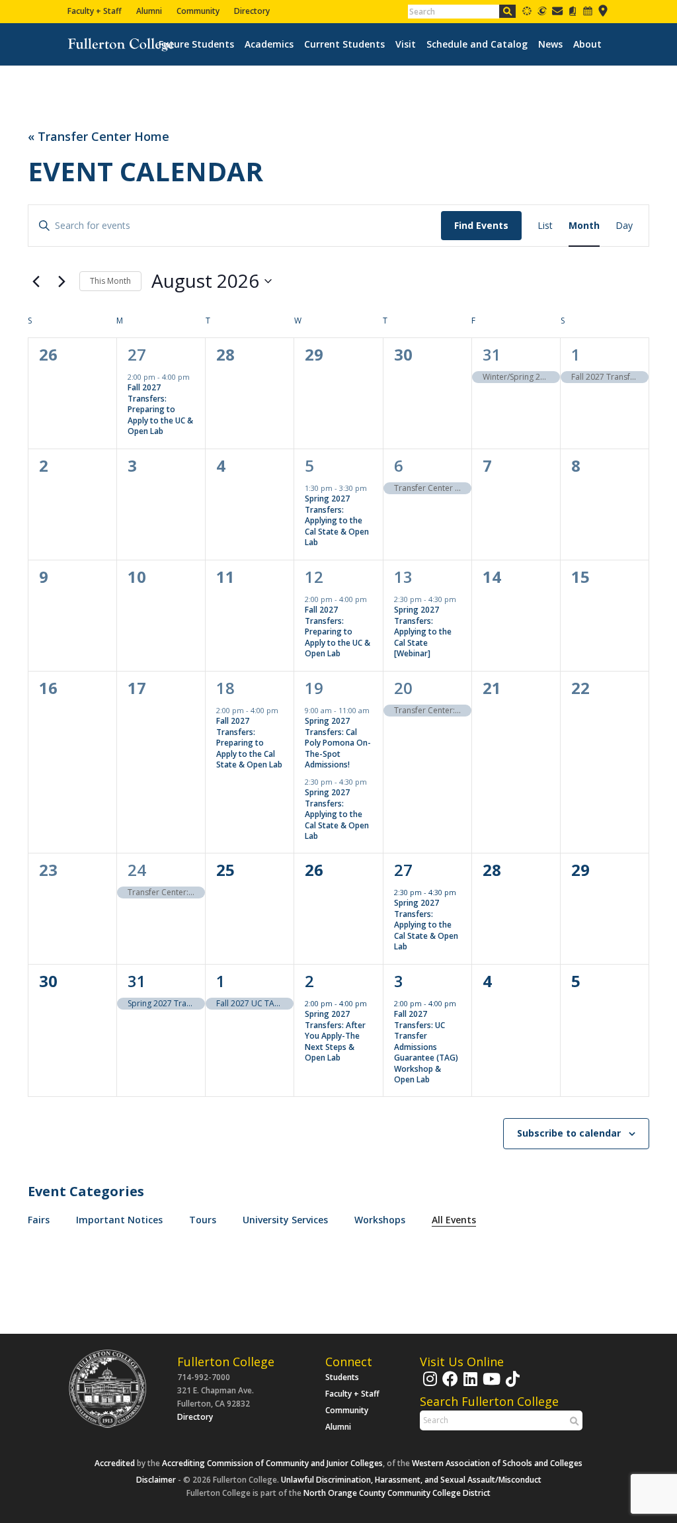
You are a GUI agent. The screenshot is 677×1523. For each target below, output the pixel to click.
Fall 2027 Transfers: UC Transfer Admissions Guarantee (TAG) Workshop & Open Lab (426, 1046)
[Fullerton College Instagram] (428, 1385)
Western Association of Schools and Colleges (497, 1463)
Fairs (39, 1219)
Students (342, 1377)
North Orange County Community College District (397, 1493)
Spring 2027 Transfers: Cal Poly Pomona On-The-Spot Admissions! (338, 742)
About (587, 44)
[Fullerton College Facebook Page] (448, 1385)
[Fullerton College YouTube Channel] (489, 1385)
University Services (285, 1219)
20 (403, 688)
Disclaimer (156, 1479)
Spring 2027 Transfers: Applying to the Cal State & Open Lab (337, 520)
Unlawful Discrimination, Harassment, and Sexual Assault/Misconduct (411, 1479)
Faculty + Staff (94, 11)
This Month (110, 280)
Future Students (196, 44)
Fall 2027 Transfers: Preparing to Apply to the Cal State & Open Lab (249, 742)
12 (314, 576)
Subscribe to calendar (569, 1133)
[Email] (557, 13)
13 (403, 576)
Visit (405, 44)
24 (137, 870)
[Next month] (61, 281)
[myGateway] (542, 13)
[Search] (507, 11)
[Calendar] (587, 13)
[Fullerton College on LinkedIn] (468, 1385)
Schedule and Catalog (477, 44)
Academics (269, 44)
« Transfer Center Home (98, 136)
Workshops (379, 1219)
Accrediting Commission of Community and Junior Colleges (272, 1463)
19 (314, 688)
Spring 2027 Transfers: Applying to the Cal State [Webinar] (423, 631)
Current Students (344, 44)
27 (137, 354)
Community (198, 11)
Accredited (115, 1463)
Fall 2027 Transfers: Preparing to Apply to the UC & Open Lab (160, 409)
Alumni (149, 11)
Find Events (481, 225)
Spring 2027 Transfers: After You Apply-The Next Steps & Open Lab (335, 1035)
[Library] (572, 13)
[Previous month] (36, 281)
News (550, 44)
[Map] (603, 13)
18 (225, 688)
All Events (454, 1219)
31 (492, 354)
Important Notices (119, 1219)
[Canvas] (527, 13)
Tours (202, 1219)
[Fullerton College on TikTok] (511, 1385)
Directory (252, 11)
